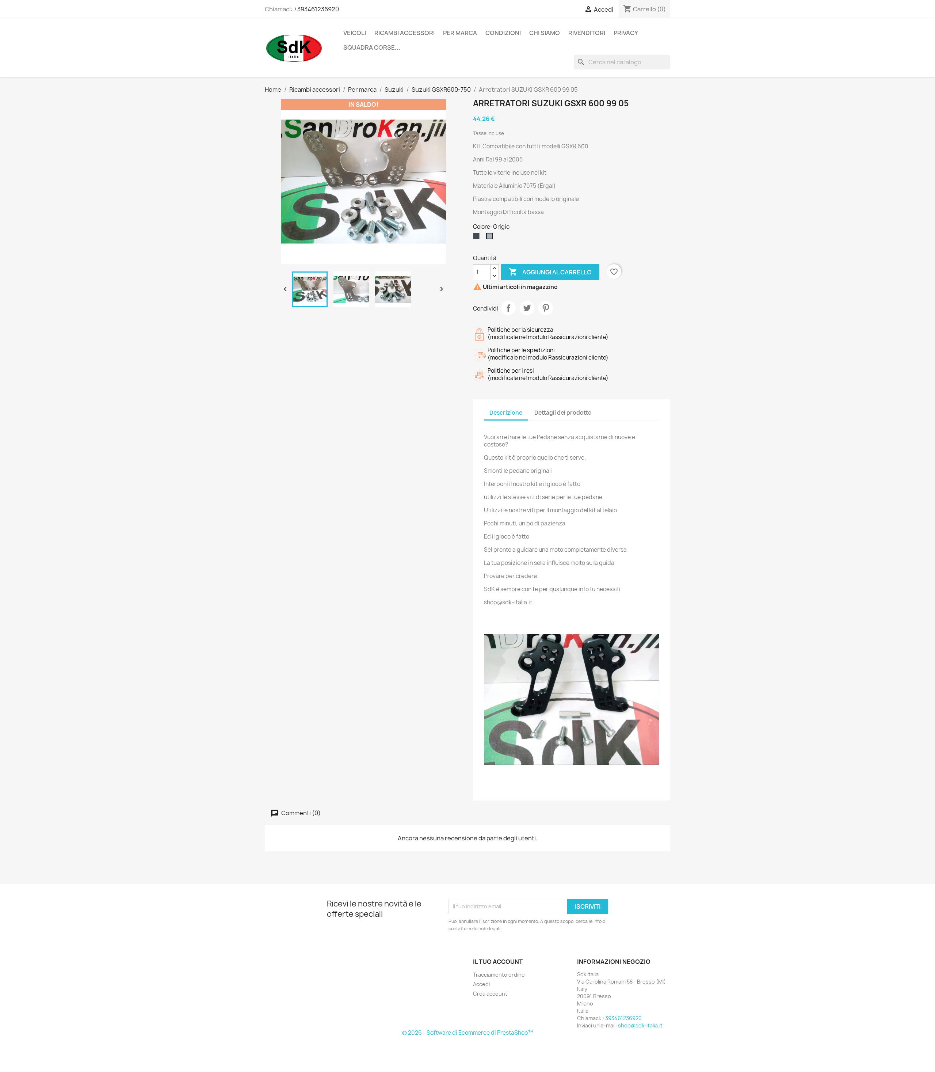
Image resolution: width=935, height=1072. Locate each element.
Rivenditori (586, 33)
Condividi (508, 308)
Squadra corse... (371, 47)
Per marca (460, 33)
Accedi (481, 984)
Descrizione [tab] (505, 413)
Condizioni (503, 33)
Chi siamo (544, 33)
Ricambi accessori (404, 33)
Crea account (490, 993)
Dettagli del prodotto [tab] (563, 413)
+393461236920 (316, 9)
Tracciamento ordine (499, 974)
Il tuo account (498, 962)
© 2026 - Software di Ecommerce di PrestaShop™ (467, 1033)
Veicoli (354, 33)
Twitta (527, 308)
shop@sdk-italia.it (640, 1025)
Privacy (626, 33)
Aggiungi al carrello (550, 271)
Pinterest (545, 308)
